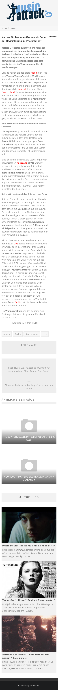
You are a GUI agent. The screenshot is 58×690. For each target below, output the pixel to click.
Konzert (22, 89)
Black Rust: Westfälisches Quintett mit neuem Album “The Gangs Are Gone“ (28, 369)
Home (4, 28)
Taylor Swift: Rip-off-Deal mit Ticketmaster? (28, 600)
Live (16, 243)
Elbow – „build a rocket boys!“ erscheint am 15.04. (29, 387)
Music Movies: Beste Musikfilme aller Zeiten (28, 545)
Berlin (18, 302)
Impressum (23, 685)
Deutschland (8, 92)
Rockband (22, 162)
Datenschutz (35, 685)
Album (34, 72)
